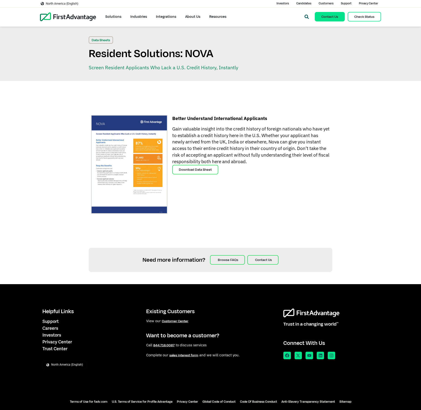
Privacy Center (368, 3)
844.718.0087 (164, 345)
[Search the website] (307, 17)
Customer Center (175, 321)
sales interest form (183, 355)
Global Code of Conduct (219, 402)
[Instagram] (331, 355)
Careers (50, 328)
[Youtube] (309, 355)
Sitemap (345, 402)
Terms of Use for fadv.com (88, 402)
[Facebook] (287, 355)
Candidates (303, 3)
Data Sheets (101, 40)
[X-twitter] (298, 355)
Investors (283, 3)
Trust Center (54, 348)
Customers (326, 3)
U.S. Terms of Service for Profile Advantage (142, 402)
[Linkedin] (320, 355)
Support (346, 3)
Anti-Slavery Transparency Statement (308, 402)
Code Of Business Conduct (258, 402)
